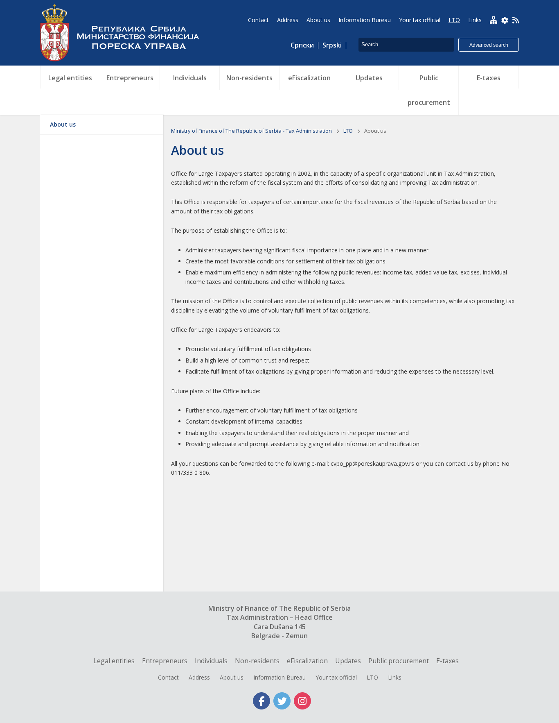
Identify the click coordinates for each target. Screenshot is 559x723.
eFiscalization (307, 660)
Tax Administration (124, 33)
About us (63, 124)
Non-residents (257, 660)
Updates (348, 660)
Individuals (211, 660)
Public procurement (398, 660)
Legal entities (114, 660)
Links (394, 677)
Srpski (332, 45)
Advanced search (488, 45)
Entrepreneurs (164, 660)
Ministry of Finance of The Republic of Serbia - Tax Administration (252, 130)
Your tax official (336, 677)
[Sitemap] (493, 20)
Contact (168, 677)
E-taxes (447, 660)
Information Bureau (279, 677)
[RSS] (515, 20)
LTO (348, 130)
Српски (302, 45)
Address (199, 677)
